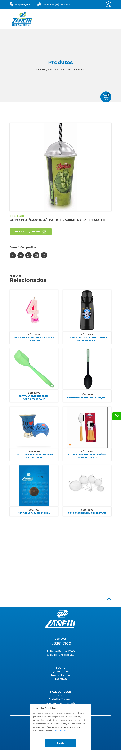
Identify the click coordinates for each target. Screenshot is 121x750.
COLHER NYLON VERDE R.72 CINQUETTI (87, 397)
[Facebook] (13, 255)
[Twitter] (20, 255)
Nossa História (60, 675)
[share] (44, 255)
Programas (60, 678)
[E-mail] (36, 255)
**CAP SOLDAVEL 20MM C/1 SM (34, 513)
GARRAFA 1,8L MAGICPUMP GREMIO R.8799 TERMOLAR (87, 339)
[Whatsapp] (116, 416)
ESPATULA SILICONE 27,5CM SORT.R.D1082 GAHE (34, 397)
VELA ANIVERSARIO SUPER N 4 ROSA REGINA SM (34, 339)
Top (109, 599)
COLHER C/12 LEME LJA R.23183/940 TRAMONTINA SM (87, 456)
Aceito (60, 743)
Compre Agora (22, 4)
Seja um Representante (60, 703)
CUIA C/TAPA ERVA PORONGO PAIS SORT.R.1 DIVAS (34, 456)
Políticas (65, 4)
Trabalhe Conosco (60, 699)
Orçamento (49, 4)
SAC (60, 695)
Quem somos (60, 671)
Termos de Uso (59, 731)
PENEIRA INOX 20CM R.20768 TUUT (87, 513)
